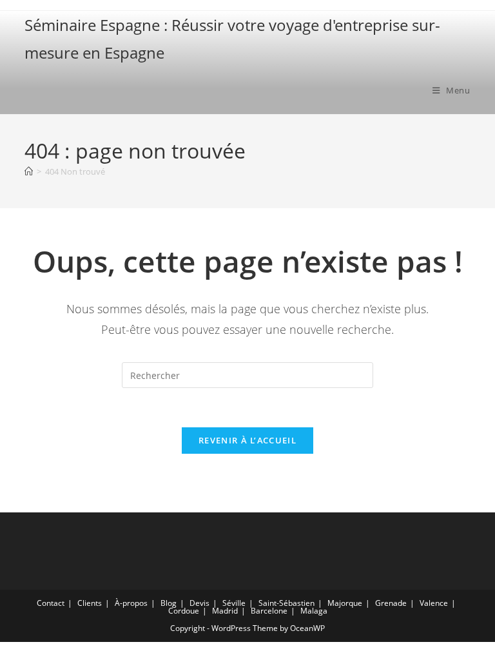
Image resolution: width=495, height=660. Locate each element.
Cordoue (183, 610)
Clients (89, 602)
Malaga (313, 610)
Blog (168, 602)
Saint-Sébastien (286, 602)
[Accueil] (28, 171)
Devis (199, 602)
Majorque (344, 602)
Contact (50, 602)
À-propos (131, 602)
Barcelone (269, 610)
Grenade (391, 602)
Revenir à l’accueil (247, 440)
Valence (434, 602)
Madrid (225, 610)
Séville (234, 602)
